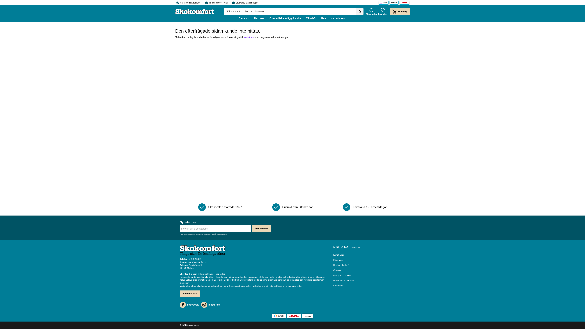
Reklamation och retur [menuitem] (344, 280)
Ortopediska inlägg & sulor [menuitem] (285, 18)
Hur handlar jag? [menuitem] (341, 265)
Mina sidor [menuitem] (338, 260)
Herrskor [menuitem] (259, 18)
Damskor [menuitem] (244, 18)
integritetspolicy (222, 234)
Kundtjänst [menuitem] (338, 255)
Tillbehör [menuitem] (311, 18)
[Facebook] (183, 305)
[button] (382, 11)
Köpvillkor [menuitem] (338, 285)
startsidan (248, 37)
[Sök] (359, 11)
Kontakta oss (190, 293)
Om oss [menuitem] (337, 270)
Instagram (214, 304)
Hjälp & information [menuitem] (346, 247)
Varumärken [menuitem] (338, 18)
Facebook (193, 304)
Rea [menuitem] (323, 18)
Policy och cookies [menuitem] (342, 275)
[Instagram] (204, 305)
